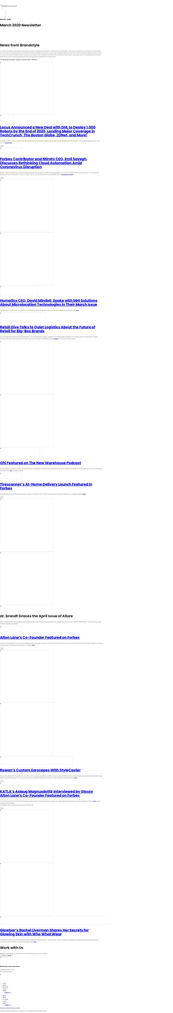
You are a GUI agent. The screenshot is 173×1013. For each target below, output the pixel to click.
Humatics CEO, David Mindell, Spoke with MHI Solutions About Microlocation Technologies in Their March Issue (48, 302)
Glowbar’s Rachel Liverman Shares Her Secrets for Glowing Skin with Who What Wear (44, 932)
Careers (5, 988)
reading (55, 338)
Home (4, 983)
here (77, 310)
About (4, 985)
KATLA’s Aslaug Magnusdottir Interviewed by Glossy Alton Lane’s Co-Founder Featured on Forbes (46, 793)
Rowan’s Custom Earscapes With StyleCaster (40, 770)
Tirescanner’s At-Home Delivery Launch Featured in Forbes (46, 486)
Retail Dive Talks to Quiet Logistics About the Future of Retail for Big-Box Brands (47, 329)
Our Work (5, 987)
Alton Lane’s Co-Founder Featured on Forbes (40, 637)
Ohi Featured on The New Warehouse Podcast (40, 462)
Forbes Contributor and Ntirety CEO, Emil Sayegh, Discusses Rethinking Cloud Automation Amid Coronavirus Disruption (43, 162)
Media (4, 990)
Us (7, 992)
